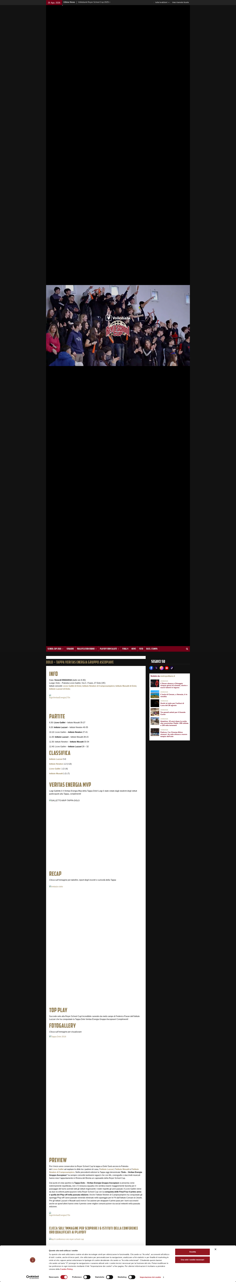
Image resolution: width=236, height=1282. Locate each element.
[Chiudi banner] (215, 1249)
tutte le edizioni (161, 2)
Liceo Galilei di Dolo (72, 686)
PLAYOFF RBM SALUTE (108, 648)
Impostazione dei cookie (150, 1277)
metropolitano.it (167, 676)
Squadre (70, 648)
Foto (141, 648)
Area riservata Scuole (180, 2)
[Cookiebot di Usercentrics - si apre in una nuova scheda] (32, 1277)
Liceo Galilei (55, 769)
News (134, 648)
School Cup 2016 (54, 648)
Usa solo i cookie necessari (192, 1260)
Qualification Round (86, 648)
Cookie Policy (66, 1269)
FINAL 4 (125, 648)
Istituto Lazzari (107, 1169)
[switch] (86, 1277)
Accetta (192, 1252)
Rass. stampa (152, 648)
